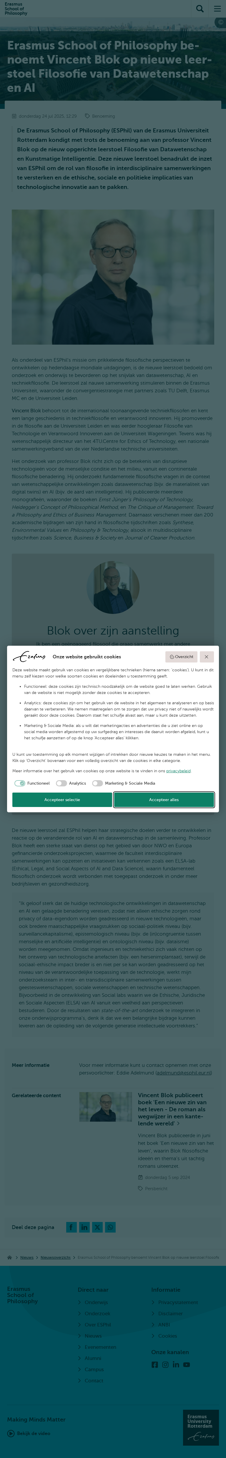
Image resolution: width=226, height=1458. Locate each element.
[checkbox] (31, 783)
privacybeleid (178, 771)
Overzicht (184, 657)
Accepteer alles (164, 800)
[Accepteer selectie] (207, 656)
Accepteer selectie (62, 800)
